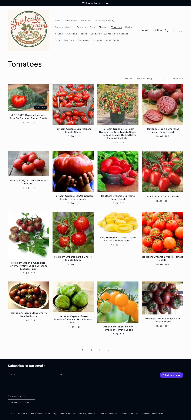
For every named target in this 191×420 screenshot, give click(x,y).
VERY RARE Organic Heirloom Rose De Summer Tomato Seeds (28, 117)
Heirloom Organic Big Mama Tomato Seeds (118, 197)
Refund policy (67, 414)
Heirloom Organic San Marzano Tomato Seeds (73, 130)
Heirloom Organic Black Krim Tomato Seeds (162, 320)
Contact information (153, 414)
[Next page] (108, 350)
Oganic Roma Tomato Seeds (162, 196)
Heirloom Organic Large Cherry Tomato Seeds (73, 258)
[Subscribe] (60, 374)
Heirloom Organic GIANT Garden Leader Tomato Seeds (73, 197)
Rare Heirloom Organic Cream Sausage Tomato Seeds (118, 239)
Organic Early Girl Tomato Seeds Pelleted (28, 182)
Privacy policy (87, 414)
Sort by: (129, 78)
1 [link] (83, 350)
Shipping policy (129, 414)
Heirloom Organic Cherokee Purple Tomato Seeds (162, 130)
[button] (166, 30)
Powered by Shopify (46, 414)
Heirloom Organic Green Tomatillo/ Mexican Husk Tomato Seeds (73, 319)
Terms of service (107, 414)
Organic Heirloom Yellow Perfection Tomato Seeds (118, 328)
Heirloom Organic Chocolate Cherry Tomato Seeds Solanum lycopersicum (28, 265)
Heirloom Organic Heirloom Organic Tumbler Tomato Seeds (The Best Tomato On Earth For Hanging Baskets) (118, 133)
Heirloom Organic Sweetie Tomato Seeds (162, 258)
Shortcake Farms (25, 414)
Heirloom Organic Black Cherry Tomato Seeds (28, 314)
